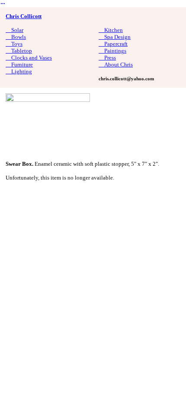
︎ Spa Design (115, 37)
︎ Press (107, 57)
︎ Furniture (19, 64)
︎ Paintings (112, 50)
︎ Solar (14, 30)
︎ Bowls (16, 37)
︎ (3, 3)
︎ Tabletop (19, 50)
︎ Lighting (19, 71)
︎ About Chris (116, 64)
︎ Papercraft (113, 44)
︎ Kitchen (111, 30)
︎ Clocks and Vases (29, 57)
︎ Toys (14, 44)
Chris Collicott (24, 16)
